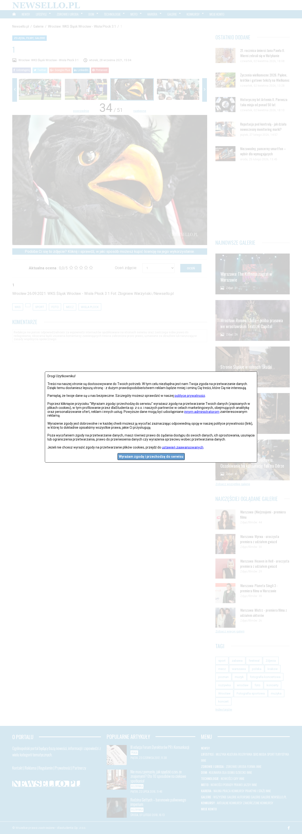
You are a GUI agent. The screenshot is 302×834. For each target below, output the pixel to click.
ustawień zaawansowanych (182, 447)
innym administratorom (201, 411)
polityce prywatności (190, 396)
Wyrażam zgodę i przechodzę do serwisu (151, 456)
